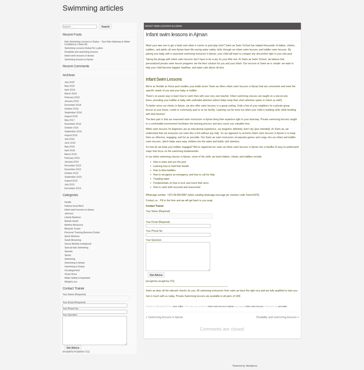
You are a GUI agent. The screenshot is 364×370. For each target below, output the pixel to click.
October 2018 (71, 108)
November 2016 (72, 124)
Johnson (68, 213)
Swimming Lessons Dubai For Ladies (83, 48)
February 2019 (72, 97)
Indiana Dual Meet (73, 206)
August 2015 (71, 180)
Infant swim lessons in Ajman (163, 26)
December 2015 (72, 165)
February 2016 (72, 158)
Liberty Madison (72, 217)
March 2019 (70, 93)
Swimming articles (93, 8)
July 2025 (69, 82)
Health (67, 202)
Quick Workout (71, 236)
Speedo (68, 251)
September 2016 (73, 131)
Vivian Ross (70, 274)
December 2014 (72, 188)
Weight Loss (70, 281)
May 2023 (69, 86)
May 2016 (69, 146)
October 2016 (71, 127)
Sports (67, 255)
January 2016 (71, 161)
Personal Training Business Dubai (82, 232)
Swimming (69, 259)
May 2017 (69, 120)
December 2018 (72, 105)
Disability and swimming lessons (277, 317)
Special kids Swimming (76, 247)
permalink (282, 306)
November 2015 (72, 169)
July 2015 (69, 184)
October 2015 (71, 173)
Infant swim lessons (254, 306)
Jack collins (178, 306)
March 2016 (70, 154)
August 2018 (71, 116)
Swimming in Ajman (74, 262)
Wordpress (251, 366)
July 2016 (69, 139)
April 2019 (69, 89)
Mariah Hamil (71, 221)
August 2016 (71, 135)
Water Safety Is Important (77, 278)
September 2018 (73, 112)
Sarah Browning (72, 240)
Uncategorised (72, 270)
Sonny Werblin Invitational (77, 243)
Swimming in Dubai (74, 266)
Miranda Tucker (72, 228)
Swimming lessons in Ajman (164, 317)
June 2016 (69, 143)
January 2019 (71, 101)
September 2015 (73, 177)
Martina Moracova (73, 225)
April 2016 (69, 150)
